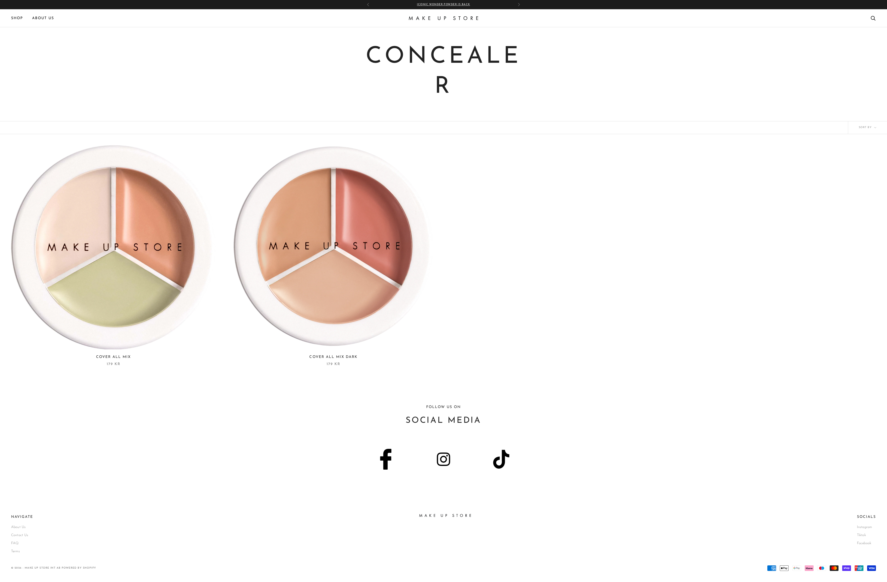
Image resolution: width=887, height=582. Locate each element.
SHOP (17, 18)
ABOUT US (43, 18)
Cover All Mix (113, 357)
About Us (18, 527)
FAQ (14, 543)
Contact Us (19, 535)
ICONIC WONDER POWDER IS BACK (443, 4)
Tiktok (861, 535)
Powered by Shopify (79, 568)
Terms (15, 551)
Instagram (864, 527)
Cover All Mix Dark (333, 357)
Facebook (864, 543)
